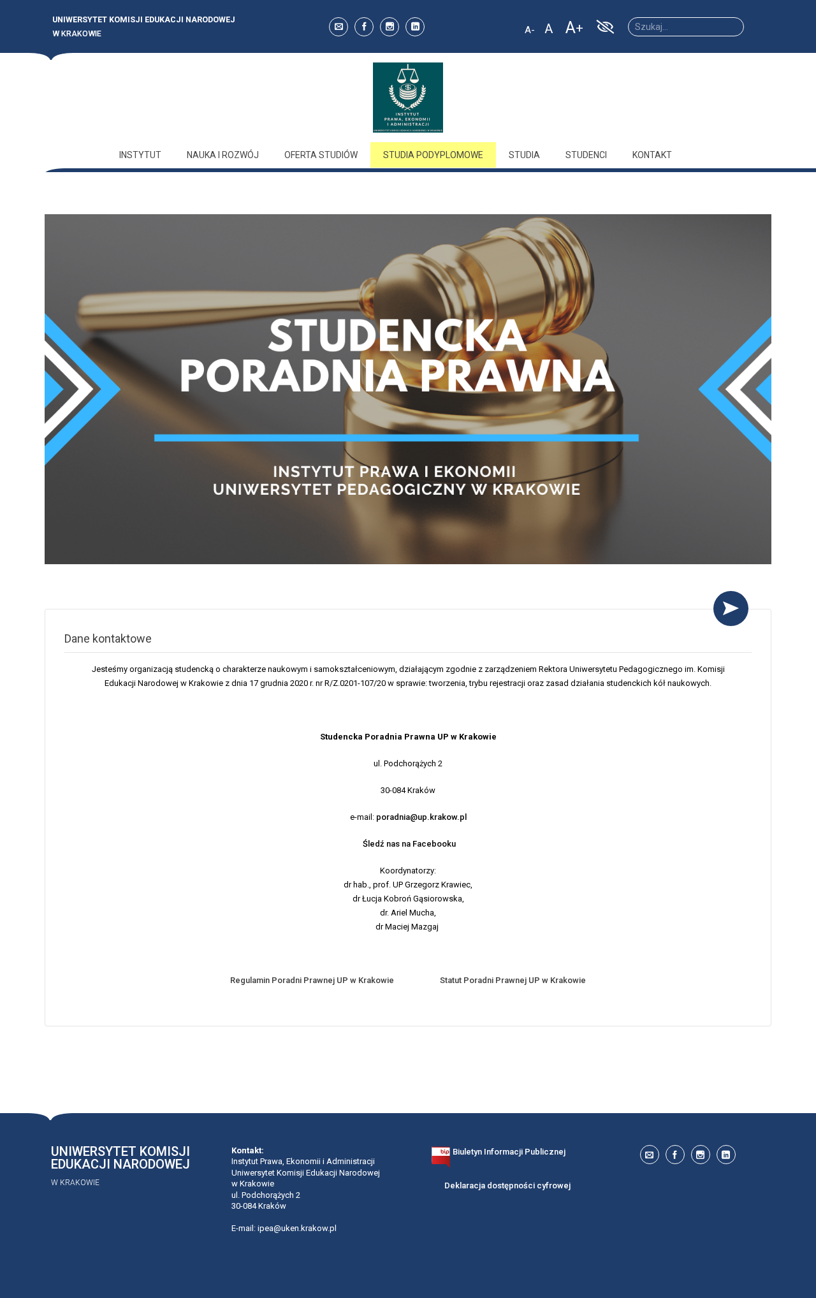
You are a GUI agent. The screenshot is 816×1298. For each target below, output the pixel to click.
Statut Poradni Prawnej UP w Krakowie (513, 980)
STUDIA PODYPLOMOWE (433, 155)
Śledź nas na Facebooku (409, 844)
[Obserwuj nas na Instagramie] (390, 26)
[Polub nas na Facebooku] (364, 26)
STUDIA (524, 155)
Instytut (140, 155)
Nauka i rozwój (223, 155)
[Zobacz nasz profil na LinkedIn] (415, 26)
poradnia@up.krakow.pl (421, 817)
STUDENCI (586, 155)
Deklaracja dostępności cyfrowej (507, 1185)
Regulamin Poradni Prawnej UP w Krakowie (312, 980)
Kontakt (652, 155)
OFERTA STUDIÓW (321, 155)
